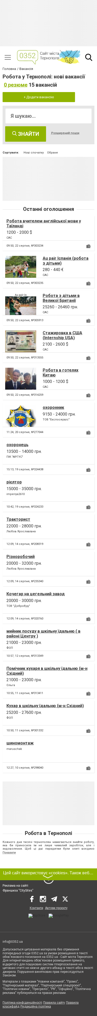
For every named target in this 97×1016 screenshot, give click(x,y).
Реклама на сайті (15, 885)
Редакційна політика (35, 1006)
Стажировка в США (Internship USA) (62, 335)
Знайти (28, 134)
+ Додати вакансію (39, 97)
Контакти (36, 908)
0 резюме (15, 85)
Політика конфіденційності (22, 1002)
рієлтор (14, 482)
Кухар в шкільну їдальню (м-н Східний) (45, 705)
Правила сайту (54, 1002)
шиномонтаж (20, 743)
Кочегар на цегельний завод (35, 593)
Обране (52, 152)
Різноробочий (20, 556)
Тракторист (18, 519)
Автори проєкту (56, 908)
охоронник (53, 407)
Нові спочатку (34, 152)
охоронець (17, 444)
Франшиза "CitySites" (18, 890)
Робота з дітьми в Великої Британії (61, 298)
